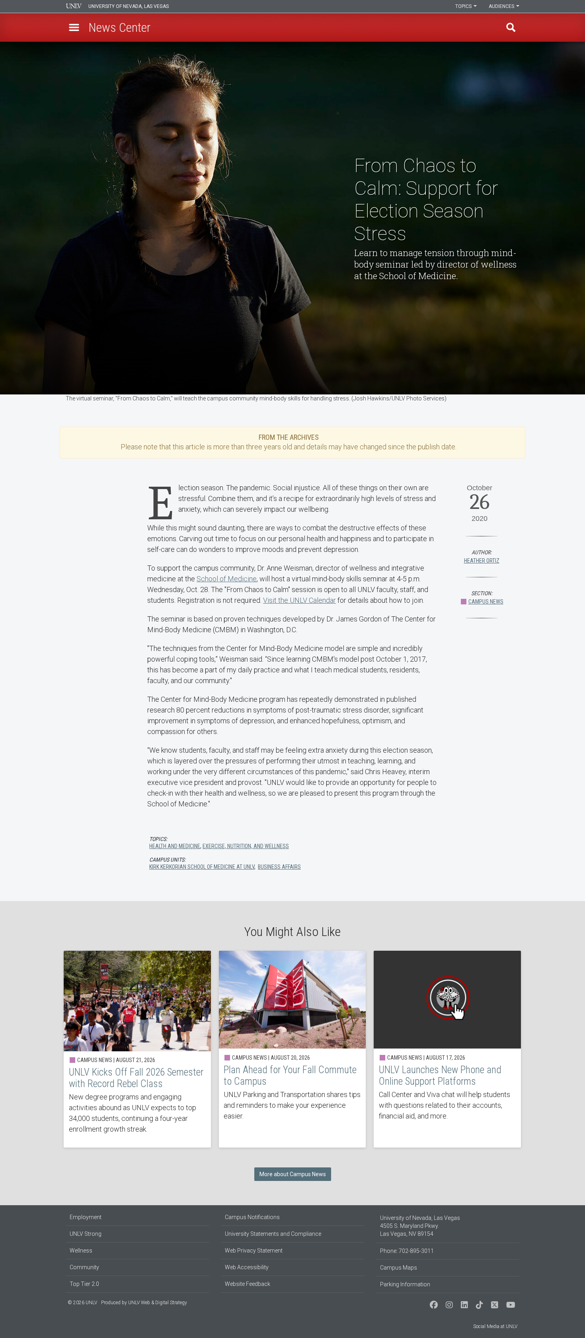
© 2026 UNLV (82, 1302)
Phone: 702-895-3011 (407, 1251)
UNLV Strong (85, 1234)
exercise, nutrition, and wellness (246, 846)
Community (84, 1267)
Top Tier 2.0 (84, 1284)
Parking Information (405, 1284)
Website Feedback (247, 1284)
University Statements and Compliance (273, 1234)
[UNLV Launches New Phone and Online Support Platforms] (447, 1049)
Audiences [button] (502, 6)
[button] (74, 27)
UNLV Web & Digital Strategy (157, 1302)
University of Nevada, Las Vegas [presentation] (128, 6)
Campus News (485, 601)
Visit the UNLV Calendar (299, 600)
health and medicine (174, 846)
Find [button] (511, 27)
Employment (85, 1217)
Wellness (81, 1250)
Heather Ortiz (481, 560)
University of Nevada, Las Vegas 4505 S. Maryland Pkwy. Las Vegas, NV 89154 (420, 1226)
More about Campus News (292, 1174)
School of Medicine (227, 579)
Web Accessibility (247, 1267)
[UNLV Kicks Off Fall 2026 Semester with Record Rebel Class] (137, 1049)
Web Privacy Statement (254, 1250)
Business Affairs (279, 867)
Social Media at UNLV (495, 1326)
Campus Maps (398, 1267)
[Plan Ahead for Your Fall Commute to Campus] (292, 1049)
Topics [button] (464, 6)
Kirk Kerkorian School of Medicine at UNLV (201, 867)
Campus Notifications (252, 1217)
